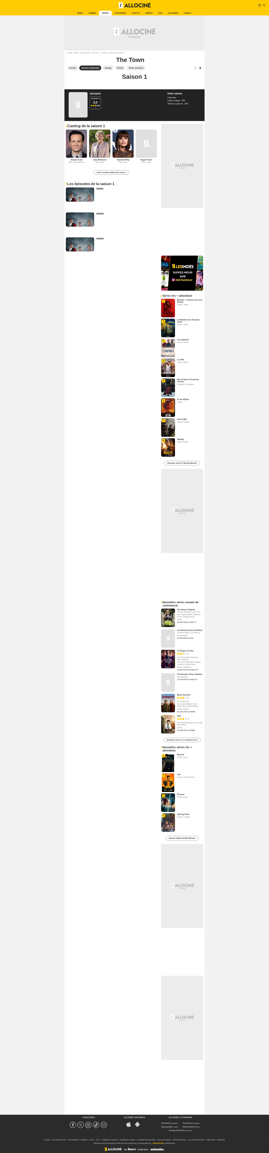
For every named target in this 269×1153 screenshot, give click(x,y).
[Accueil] (134, 5)
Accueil (69, 53)
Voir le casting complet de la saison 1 (111, 172)
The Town (95, 53)
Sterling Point (183, 814)
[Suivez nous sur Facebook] (73, 1125)
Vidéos (149, 13)
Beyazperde (166, 1127)
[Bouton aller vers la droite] (200, 68)
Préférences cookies (127, 1140)
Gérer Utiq (211, 1140)
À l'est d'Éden (183, 399)
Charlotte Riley (123, 160)
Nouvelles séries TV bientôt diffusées (182, 463)
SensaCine (188, 1123)
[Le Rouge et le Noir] (168, 659)
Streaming (120, 13)
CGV (98, 1140)
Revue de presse (164, 1140)
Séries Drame (85, 53)
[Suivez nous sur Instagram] (88, 1125)
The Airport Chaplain (186, 610)
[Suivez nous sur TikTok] (96, 1125)
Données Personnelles (146, 1140)
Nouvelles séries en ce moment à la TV (182, 740)
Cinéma (92, 13)
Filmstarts (165, 1123)
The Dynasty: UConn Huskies (189, 674)
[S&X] (168, 724)
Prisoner (181, 794)
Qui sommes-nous (59, 1140)
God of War (182, 419)
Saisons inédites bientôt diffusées (182, 838)
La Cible (180, 360)
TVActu (136, 13)
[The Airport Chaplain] (168, 618)
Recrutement (73, 1140)
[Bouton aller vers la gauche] (195, 68)
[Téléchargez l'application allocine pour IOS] (130, 1124)
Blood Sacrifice (183, 695)
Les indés (173, 13)
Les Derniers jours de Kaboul (189, 630)
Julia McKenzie (99, 160)
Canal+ (188, 13)
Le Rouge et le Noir (185, 651)
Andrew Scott (76, 160)
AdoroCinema (189, 1127)
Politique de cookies (109, 1140)
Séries (105, 13)
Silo (179, 774)
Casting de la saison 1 (86, 126)
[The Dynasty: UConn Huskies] (168, 682)
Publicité (84, 1140)
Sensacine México (177, 1130)
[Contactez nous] (104, 1125)
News (80, 13)
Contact (47, 1140)
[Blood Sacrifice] (168, 703)
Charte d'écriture (179, 1140)
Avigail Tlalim (146, 160)
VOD (160, 13)
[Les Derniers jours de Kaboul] (168, 638)
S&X (179, 716)
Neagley (180, 439)
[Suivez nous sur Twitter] (81, 1125)
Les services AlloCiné (196, 1140)
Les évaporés (183, 340)
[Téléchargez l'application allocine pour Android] (139, 1124)
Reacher (180, 755)
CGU (92, 1140)
